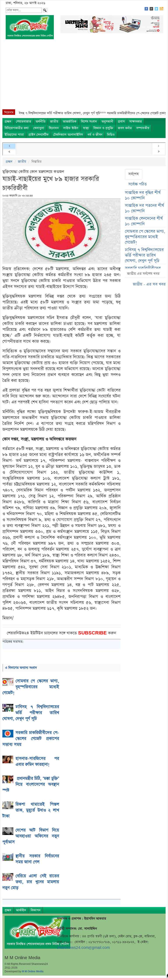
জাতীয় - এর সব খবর (149, 284)
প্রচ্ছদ (8, 121)
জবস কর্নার (125, 128)
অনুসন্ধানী (107, 121)
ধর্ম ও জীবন (95, 134)
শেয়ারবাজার (23, 121)
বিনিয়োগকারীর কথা (17, 128)
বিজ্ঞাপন (35, 910)
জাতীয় (54, 121)
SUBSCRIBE (93, 633)
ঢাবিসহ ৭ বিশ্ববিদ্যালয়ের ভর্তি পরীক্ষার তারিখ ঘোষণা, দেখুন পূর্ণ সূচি (144, 255)
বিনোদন (54, 128)
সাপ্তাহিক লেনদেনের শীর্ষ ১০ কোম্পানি (144, 221)
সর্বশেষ (133, 174)
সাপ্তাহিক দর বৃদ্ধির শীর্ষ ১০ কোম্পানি (143, 195)
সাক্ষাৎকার (135, 121)
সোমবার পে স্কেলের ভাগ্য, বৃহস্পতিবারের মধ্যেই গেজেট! (145, 237)
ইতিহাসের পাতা (14, 134)
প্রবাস (121, 121)
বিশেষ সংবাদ (89, 121)
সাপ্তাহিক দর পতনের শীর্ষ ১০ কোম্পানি (144, 208)
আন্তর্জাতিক (69, 121)
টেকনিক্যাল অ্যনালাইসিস (68, 134)
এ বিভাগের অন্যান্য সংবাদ (21, 667)
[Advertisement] (84, 76)
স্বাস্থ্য (86, 128)
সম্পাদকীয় (142, 128)
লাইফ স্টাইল (70, 128)
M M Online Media (33, 971)
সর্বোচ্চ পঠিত (137, 184)
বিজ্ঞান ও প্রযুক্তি (103, 128)
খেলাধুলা (38, 128)
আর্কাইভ (21, 910)
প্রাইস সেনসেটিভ (38, 134)
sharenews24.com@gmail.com (83, 947)
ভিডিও (111, 134)
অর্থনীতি (41, 121)
